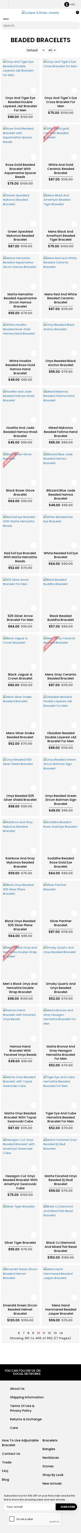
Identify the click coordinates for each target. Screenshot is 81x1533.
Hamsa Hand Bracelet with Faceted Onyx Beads (20, 1051)
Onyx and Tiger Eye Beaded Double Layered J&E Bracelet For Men (20, 104)
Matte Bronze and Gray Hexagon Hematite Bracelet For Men (60, 1053)
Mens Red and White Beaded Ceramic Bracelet (60, 298)
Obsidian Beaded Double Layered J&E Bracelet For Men (60, 737)
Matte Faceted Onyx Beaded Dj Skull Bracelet (61, 1180)
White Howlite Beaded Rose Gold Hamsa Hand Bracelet (20, 367)
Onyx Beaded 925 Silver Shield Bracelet (20, 798)
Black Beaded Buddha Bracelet (60, 618)
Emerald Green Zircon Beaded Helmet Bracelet (20, 1310)
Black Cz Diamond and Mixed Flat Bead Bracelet (61, 1247)
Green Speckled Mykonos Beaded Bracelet (20, 236)
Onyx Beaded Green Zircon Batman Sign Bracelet (60, 800)
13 (55, 1333)
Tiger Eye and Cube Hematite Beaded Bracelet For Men (60, 1117)
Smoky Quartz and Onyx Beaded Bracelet (60, 988)
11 (44, 1333)
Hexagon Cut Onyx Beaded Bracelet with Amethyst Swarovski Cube (20, 1182)
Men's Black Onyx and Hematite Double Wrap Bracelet (20, 988)
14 (61, 1333)
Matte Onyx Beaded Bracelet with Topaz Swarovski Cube (20, 1117)
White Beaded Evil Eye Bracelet (61, 555)
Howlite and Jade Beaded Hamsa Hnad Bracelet (20, 432)
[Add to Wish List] (34, 90)
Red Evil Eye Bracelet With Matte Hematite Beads (20, 557)
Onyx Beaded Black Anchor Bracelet (60, 363)
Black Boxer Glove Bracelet (20, 493)
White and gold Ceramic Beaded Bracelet (60, 169)
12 (49, 1333)
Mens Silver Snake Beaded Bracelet (20, 735)
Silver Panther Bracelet (61, 923)
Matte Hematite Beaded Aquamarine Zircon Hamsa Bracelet (20, 300)
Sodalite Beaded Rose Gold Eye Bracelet (60, 862)
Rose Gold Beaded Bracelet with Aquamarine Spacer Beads (20, 171)
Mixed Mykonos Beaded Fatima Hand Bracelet (60, 432)
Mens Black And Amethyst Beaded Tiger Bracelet (60, 236)
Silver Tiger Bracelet (20, 1243)
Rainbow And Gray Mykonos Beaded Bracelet (20, 862)
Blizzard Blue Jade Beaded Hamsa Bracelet (60, 495)
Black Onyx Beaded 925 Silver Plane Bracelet (20, 925)
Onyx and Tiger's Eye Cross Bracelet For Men (60, 102)
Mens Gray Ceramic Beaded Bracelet (60, 677)
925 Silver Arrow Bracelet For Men (20, 618)
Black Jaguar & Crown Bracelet (20, 677)
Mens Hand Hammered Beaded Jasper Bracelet (60, 1310)
